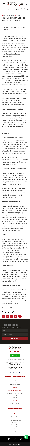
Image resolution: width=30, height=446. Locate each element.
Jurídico (15, 440)
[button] (25, 3)
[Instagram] (13, 373)
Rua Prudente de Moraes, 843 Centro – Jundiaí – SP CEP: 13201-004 (15, 363)
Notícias (9, 440)
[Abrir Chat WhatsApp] (26, 437)
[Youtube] (19, 373)
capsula (19, 444)
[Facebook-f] (11, 373)
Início (3, 440)
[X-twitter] (16, 373)
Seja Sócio (26, 440)
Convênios (21, 440)
